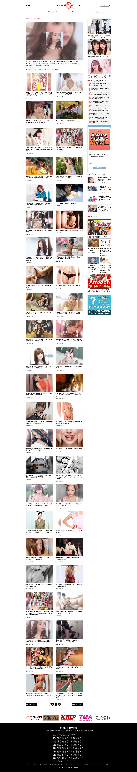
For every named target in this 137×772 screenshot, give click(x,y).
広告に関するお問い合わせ (60, 764)
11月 (60, 737)
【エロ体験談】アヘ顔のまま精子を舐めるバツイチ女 (69, 448)
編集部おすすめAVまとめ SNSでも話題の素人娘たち (100, 113)
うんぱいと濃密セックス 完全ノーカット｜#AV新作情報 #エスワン (100, 84)
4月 (66, 735)
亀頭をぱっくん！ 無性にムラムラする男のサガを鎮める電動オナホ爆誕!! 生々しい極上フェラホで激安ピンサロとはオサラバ (39, 94)
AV (26, 69)
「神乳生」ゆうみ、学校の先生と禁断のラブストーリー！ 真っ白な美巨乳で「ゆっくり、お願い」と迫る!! (69, 394)
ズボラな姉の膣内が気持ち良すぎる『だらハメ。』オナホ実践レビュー (100, 118)
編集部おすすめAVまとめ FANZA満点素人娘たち (100, 122)
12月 (58, 737)
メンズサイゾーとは (30, 764)
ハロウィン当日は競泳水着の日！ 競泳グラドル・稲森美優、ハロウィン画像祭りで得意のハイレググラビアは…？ (39, 149)
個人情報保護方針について (87, 764)
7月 (59, 735)
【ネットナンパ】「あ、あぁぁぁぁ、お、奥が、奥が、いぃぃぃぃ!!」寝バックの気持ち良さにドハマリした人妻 (69, 477)
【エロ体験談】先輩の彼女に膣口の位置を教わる (68, 285)
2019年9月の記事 (76, 704)
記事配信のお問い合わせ (70, 764)
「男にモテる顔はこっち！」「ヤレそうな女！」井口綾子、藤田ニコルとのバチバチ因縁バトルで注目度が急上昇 (69, 695)
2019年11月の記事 (32, 704)
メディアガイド (79, 764)
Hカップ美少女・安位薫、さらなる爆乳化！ (67, 203)
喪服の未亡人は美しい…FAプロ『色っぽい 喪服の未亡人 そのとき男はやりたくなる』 (100, 109)
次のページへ (59, 704)
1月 (72, 735)
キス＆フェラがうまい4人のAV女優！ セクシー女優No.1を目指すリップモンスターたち (53, 61)
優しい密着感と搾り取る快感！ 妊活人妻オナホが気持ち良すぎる (100, 102)
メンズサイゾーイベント (48, 69)
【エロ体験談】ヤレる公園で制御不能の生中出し (68, 120)
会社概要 (39, 764)
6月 (62, 735)
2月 (70, 735)
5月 (64, 735)
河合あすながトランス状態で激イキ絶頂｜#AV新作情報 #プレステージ (100, 98)
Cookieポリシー (96, 764)
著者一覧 (35, 764)
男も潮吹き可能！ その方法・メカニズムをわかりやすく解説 (93, 267)
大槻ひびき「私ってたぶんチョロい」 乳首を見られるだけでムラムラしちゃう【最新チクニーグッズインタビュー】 (39, 258)
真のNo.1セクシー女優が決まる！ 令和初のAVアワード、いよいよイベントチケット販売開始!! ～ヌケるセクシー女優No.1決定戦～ (39, 613)
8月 (57, 735)
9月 (65, 737)
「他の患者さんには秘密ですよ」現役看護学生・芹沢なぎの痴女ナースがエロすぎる (100, 93)
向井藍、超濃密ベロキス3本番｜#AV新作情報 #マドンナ (100, 89)
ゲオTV (57, 69)
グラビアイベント (32, 69)
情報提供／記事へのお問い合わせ (48, 764)
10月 (63, 737)
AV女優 (39, 69)
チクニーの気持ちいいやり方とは (98, 105)
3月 (68, 735)
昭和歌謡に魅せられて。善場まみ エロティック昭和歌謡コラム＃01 (104, 179)
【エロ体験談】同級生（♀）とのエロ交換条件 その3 (69, 230)
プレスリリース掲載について (105, 764)
